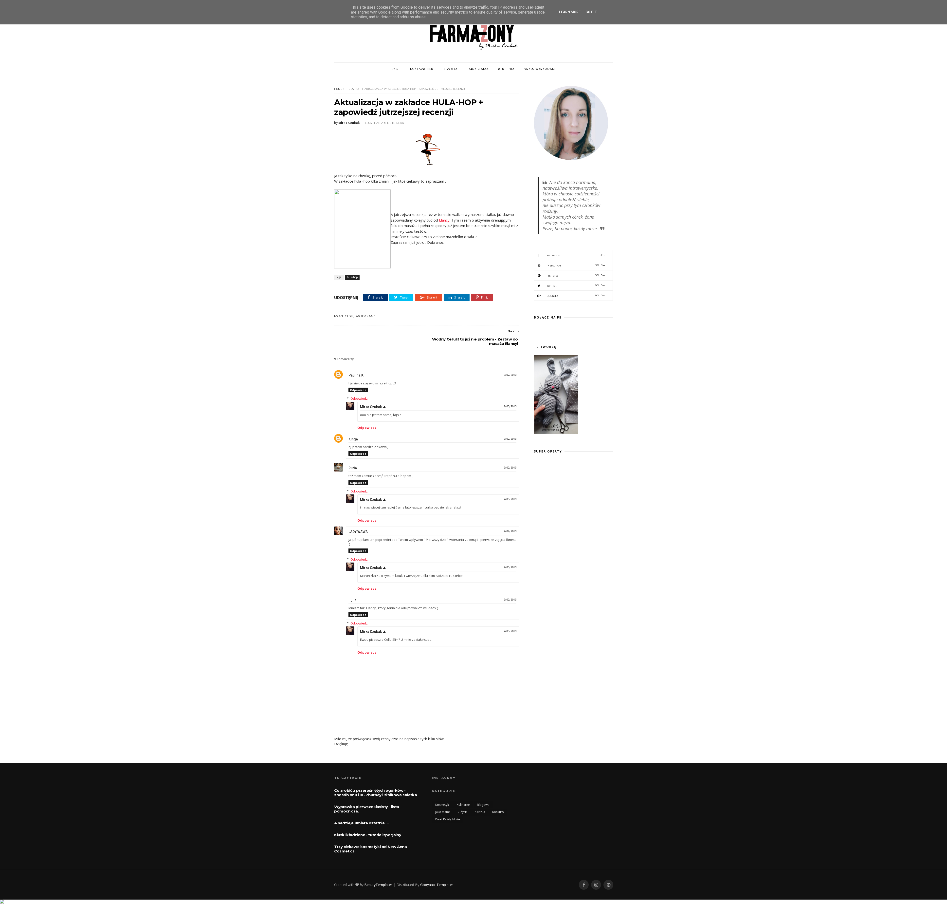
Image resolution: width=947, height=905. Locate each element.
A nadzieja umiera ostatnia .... (361, 823)
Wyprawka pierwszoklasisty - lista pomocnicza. (366, 808)
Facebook (576, 255)
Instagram (576, 265)
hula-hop (353, 89)
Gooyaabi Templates (437, 884)
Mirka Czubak (371, 407)
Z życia (463, 812)
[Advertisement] (575, 506)
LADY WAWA (358, 532)
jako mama (443, 812)
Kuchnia (506, 69)
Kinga (353, 439)
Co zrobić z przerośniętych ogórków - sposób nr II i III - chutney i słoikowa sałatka (375, 792)
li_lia (352, 600)
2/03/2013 (510, 406)
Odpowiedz (358, 390)
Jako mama (478, 69)
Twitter (576, 285)
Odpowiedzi (359, 398)
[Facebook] (584, 885)
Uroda (451, 69)
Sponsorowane (540, 69)
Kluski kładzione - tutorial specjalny (367, 834)
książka (480, 812)
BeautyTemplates (378, 884)
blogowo (483, 805)
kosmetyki (442, 805)
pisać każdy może (447, 819)
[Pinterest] (608, 885)
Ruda (352, 468)
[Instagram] (596, 885)
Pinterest (576, 275)
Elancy (444, 220)
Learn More (570, 12)
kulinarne (463, 805)
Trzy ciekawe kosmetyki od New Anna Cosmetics (370, 848)
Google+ (576, 295)
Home (338, 89)
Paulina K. (356, 375)
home (395, 69)
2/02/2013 (510, 375)
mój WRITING (422, 69)
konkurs (498, 812)
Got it (591, 12)
